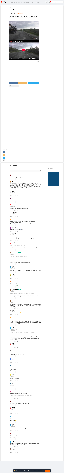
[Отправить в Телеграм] (4, 158)
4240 (13, 358)
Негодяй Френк (14, 212)
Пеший (13, 448)
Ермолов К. (14, 181)
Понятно (47, 470)
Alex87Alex (14, 227)
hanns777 (13, 191)
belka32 (13, 242)
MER (12, 300)
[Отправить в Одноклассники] (4, 155)
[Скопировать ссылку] (4, 160)
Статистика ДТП (26, 2)
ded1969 (13, 391)
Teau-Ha (13, 415)
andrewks (13, 432)
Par (12, 197)
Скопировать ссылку (14, 85)
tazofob (13, 174)
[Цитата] (13, 170)
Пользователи (19, 2)
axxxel (13, 364)
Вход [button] (57, 2)
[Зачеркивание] (12, 170)
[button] (49, 2)
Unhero (13, 310)
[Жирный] (10, 170)
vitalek (13, 274)
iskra (13, 374)
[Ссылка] (14, 170)
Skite (13, 424)
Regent (13, 266)
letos (13, 280)
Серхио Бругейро (13, 7)
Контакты (38, 2)
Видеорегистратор (12, 13)
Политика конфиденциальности (53, 167)
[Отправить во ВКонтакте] (4, 152)
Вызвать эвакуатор (55, 164)
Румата (13, 441)
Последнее (12, 2)
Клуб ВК (33, 2)
